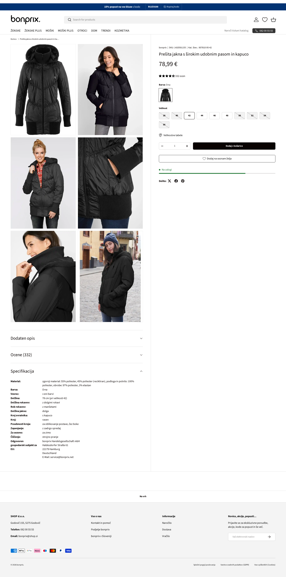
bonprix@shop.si (24, 536)
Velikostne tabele (173, 135)
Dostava (166, 529)
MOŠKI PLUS (65, 31)
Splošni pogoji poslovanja (204, 564)
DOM (94, 31)
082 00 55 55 (22, 529)
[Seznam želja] (264, 19)
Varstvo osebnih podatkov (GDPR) (235, 564)
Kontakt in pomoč (101, 523)
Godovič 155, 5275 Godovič (25, 523)
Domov (14, 39)
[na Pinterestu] (182, 181)
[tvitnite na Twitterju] (169, 181)
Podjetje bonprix (100, 529)
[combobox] (145, 19)
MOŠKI (50, 31)
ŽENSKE (16, 31)
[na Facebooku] (176, 181)
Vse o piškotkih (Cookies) (264, 564)
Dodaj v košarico (234, 146)
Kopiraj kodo (173, 6)
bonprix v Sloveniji (101, 536)
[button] (273, 19)
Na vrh (143, 496)
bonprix (163, 47)
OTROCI (82, 31)
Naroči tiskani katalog (236, 30)
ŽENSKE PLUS (33, 31)
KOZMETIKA (122, 31)
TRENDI (106, 31)
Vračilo (166, 536)
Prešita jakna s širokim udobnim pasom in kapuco (40, 39)
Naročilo (167, 523)
